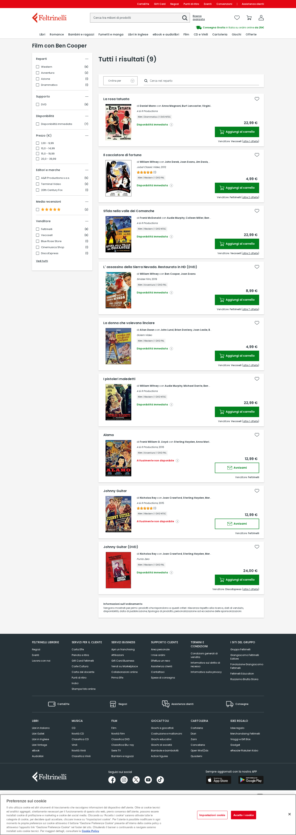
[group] (206, 27)
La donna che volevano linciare (129, 323)
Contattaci (158, 672)
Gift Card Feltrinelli (83, 660)
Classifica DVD (120, 739)
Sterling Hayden (184, 441)
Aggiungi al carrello (240, 132)
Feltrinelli (46, 229)
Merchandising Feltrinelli (245, 733)
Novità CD (78, 733)
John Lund (167, 330)
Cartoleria (197, 728)
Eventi (208, 4)
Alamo (108, 435)
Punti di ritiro (191, 4)
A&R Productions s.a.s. (55, 178)
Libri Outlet (38, 733)
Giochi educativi (161, 739)
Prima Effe (117, 677)
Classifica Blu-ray (122, 745)
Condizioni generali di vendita (204, 655)
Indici (75, 683)
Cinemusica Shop (52, 247)
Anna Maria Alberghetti (211, 441)
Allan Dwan (147, 330)
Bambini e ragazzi (122, 756)
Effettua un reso (160, 660)
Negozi (174, 4)
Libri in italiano (41, 728)
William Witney (149, 162)
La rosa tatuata (116, 99)
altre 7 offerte (250, 309)
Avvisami (240, 468)
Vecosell (47, 235)
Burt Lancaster (191, 106)
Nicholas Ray (148, 497)
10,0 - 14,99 (48, 148)
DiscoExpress (49, 253)
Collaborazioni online (124, 672)
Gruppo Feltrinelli (240, 649)
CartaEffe (143, 4)
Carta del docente (83, 672)
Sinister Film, (144, 279)
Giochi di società (161, 745)
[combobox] (140, 18)
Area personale (160, 649)
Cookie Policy (90, 831)
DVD (44, 104)
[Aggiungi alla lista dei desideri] (257, 99)
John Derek (172, 162)
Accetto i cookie (243, 815)
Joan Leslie (200, 330)
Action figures (159, 756)
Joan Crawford (172, 497)
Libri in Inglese (40, 739)
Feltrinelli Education (242, 673)
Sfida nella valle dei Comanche (128, 211)
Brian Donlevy (183, 330)
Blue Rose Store (51, 241)
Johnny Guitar (115, 491)
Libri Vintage (39, 745)
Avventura (47, 73)
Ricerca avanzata (199, 18)
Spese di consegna (163, 677)
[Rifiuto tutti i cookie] (289, 814)
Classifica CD (80, 739)
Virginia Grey (210, 106)
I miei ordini (158, 655)
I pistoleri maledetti (119, 379)
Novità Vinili (79, 750)
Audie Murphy (176, 218)
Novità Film (118, 733)
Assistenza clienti (253, 4)
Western (46, 66)
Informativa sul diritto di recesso (205, 664)
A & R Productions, (147, 447)
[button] (185, 18)
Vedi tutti (42, 261)
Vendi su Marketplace (124, 666)
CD (73, 728)
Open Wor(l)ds (199, 750)
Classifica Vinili (81, 756)
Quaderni (196, 756)
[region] (148, 814)
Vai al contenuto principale (49, 3)
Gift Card (160, 4)
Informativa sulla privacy (206, 672)
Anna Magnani (171, 106)
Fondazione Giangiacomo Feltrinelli (246, 666)
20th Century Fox (51, 190)
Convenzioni (224, 4)
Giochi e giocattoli (162, 728)
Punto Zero (143, 559)
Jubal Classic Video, (148, 167)
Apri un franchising (123, 649)
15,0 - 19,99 (48, 153)
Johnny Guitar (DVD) (120, 547)
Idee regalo (237, 728)
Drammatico (49, 85)
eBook (35, 750)
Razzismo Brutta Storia (244, 679)
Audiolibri (37, 756)
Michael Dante (192, 385)
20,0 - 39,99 (48, 159)
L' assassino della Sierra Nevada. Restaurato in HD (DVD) (150, 267)
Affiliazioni (117, 655)
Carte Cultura (80, 666)
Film (113, 728)
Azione (45, 79)
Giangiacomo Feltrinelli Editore (244, 656)
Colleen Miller (194, 218)
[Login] (261, 17)
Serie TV (116, 750)
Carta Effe (78, 649)
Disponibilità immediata (56, 124)
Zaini (194, 739)
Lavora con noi (41, 660)
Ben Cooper (172, 274)
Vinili (74, 745)
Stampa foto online (83, 689)
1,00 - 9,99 (47, 143)
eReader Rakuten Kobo (244, 750)
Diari (193, 733)
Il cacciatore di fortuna (122, 155)
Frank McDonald (150, 218)
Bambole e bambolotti (165, 750)
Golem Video (144, 335)
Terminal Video (51, 184)
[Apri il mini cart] (249, 17)
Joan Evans (187, 162)
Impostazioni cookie (212, 815)
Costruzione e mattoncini (166, 733)
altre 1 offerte (250, 141)
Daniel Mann (148, 106)
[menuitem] (42, 34)
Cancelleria (198, 745)
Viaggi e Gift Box (240, 739)
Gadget (235, 745)
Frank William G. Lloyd (154, 441)
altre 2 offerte (250, 197)
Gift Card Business (122, 660)
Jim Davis (202, 162)
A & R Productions (147, 111)
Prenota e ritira (80, 655)
